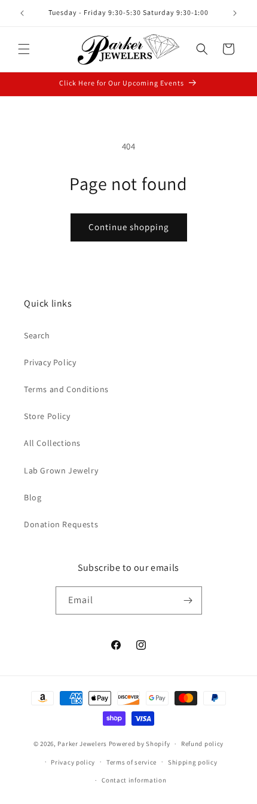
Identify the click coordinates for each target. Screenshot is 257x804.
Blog (32, 497)
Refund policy (202, 743)
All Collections (52, 443)
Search (37, 335)
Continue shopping (128, 227)
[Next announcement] (235, 13)
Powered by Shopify (139, 743)
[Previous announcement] (22, 13)
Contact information (134, 780)
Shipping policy (193, 762)
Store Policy (47, 416)
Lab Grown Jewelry (61, 470)
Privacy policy (73, 762)
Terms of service (131, 762)
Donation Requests (61, 524)
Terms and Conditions (66, 389)
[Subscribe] (188, 600)
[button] (24, 49)
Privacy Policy (50, 362)
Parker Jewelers (82, 743)
